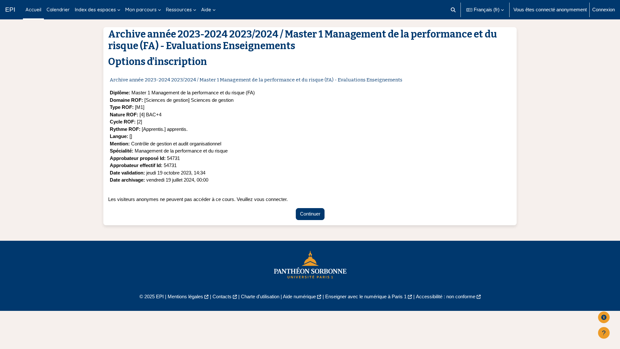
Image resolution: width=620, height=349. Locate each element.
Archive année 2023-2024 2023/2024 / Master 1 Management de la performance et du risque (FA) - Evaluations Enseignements (256, 80)
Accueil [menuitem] (33, 9)
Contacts (222, 296)
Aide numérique (299, 296)
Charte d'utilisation (260, 296)
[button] (454, 9)
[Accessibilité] (604, 317)
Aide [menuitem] (206, 9)
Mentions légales (185, 296)
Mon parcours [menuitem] (141, 9)
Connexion (603, 9)
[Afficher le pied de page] (604, 333)
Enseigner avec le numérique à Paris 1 (366, 296)
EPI (10, 9)
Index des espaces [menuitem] (95, 9)
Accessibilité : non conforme (445, 296)
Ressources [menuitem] (179, 9)
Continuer (310, 214)
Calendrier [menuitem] (58, 9)
